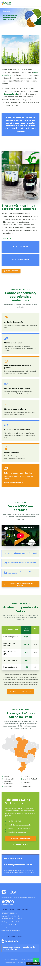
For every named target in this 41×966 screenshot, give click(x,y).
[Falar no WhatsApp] (36, 961)
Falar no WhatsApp (12, 482)
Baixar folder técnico (21, 691)
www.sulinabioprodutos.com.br (17, 832)
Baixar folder (22, 844)
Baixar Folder (12, 271)
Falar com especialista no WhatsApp (21, 584)
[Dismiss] (39, 964)
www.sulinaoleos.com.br (9, 928)
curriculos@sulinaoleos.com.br (18, 865)
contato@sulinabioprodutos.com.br (19, 825)
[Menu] (37, 3)
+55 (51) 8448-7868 (14, 821)
